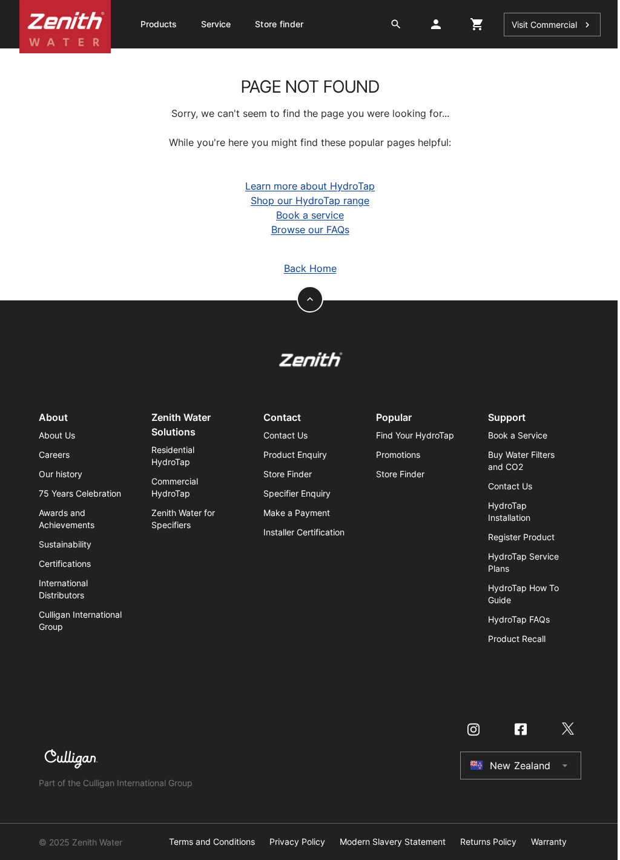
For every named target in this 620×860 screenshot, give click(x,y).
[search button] (396, 24)
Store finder (279, 24)
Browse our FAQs (310, 229)
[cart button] (477, 24)
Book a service (310, 215)
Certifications (65, 563)
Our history (60, 474)
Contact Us (285, 435)
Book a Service (517, 435)
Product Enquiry (295, 454)
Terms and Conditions (212, 842)
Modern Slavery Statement (393, 842)
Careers (54, 454)
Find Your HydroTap (415, 435)
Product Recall (517, 638)
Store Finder (287, 474)
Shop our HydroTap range (310, 200)
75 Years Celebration (80, 493)
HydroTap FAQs (519, 619)
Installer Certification (304, 532)
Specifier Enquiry (297, 493)
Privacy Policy (297, 842)
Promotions (398, 454)
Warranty (549, 842)
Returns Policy (488, 842)
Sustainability (65, 544)
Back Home (310, 268)
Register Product (521, 537)
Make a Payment (296, 513)
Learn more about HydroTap (310, 186)
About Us (57, 435)
